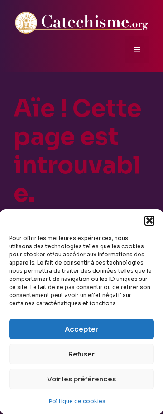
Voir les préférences (81, 379)
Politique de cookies (77, 401)
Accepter (81, 329)
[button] (149, 220)
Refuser (81, 354)
